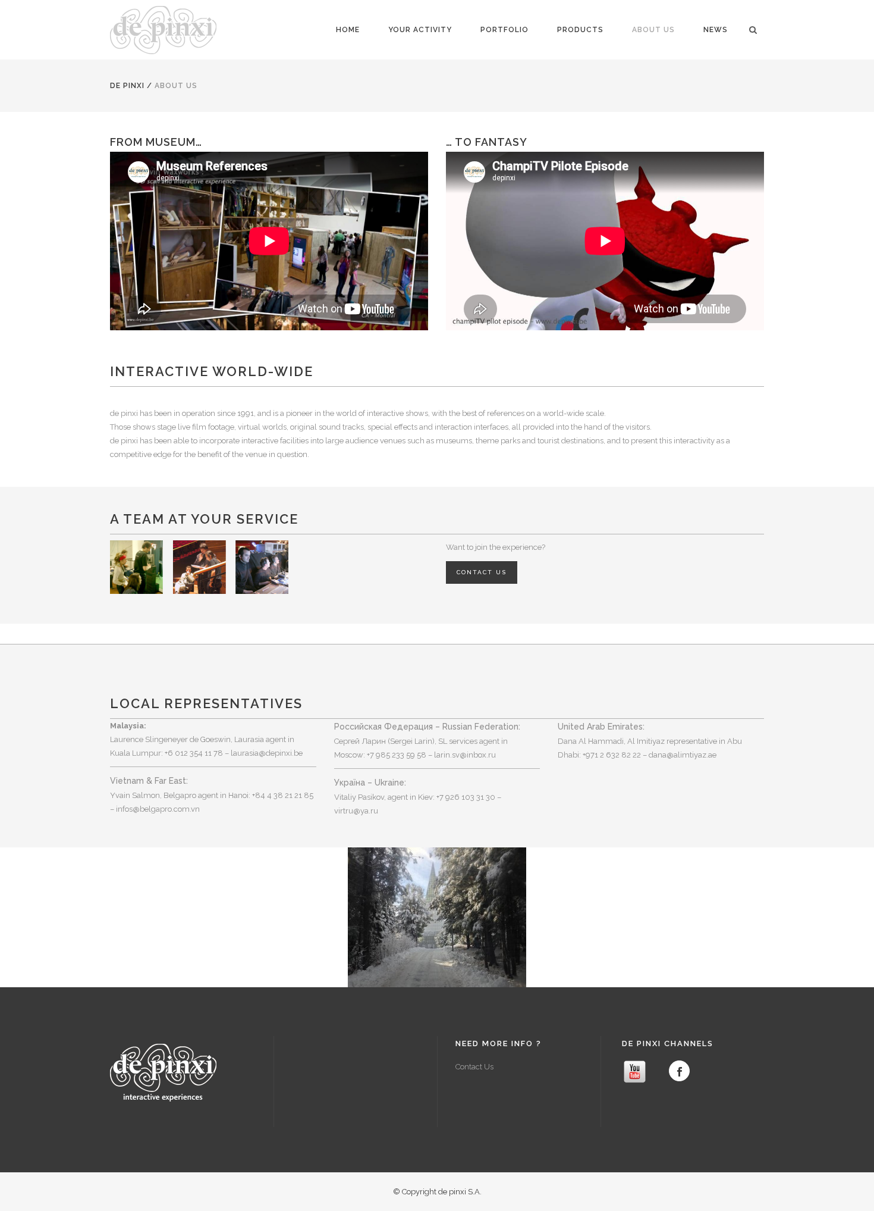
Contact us (482, 572)
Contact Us (474, 1066)
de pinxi (127, 86)
